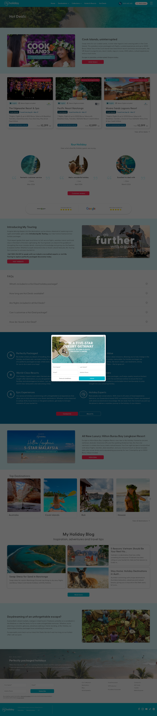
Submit (92, 378)
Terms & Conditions (65, 378)
